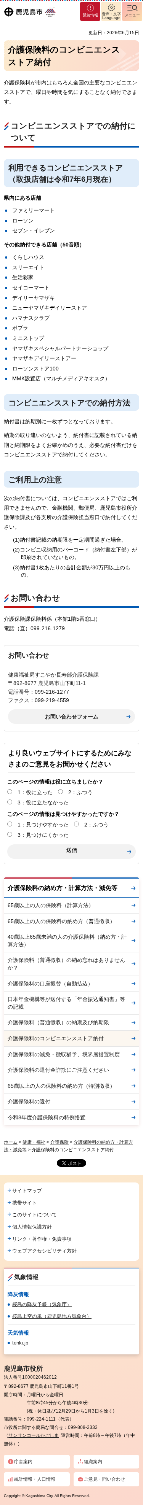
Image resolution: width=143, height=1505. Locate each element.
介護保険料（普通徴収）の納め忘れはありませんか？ (66, 964)
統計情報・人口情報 (34, 1479)
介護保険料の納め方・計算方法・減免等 (62, 888)
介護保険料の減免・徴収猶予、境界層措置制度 (64, 1054)
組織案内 (93, 1461)
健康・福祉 (33, 1142)
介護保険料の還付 (29, 1101)
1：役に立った (35, 792)
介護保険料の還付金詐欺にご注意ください (58, 1070)
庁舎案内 (23, 1461)
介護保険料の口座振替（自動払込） (50, 984)
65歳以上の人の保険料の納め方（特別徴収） (61, 1086)
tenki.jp (20, 1343)
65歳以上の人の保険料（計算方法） (51, 905)
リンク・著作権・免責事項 (42, 1239)
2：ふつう (80, 792)
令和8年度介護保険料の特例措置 (46, 1117)
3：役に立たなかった (43, 802)
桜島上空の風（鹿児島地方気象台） (52, 1316)
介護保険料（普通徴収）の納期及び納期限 (58, 1022)
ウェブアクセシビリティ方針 (44, 1251)
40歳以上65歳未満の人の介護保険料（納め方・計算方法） (67, 940)
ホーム (11, 1142)
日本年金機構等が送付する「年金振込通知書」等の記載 (66, 1003)
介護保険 (59, 1142)
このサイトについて (34, 1214)
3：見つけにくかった (43, 835)
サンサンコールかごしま (33, 1435)
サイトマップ (27, 1191)
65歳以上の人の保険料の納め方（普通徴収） (61, 921)
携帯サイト (24, 1203)
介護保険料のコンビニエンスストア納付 (56, 1038)
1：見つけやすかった (43, 825)
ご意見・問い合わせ (104, 1479)
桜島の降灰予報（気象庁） (42, 1304)
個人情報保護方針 (32, 1227)
